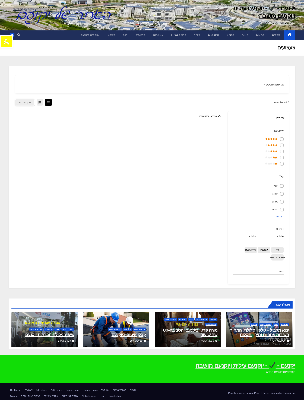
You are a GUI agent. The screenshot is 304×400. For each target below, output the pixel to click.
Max (253, 236)
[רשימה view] (39, 102)
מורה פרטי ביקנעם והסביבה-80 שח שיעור (190, 332)
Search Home (91, 390)
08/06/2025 (207, 341)
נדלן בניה (213, 35)
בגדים (275, 201)
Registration (115, 396)
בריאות (260, 35)
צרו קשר (105, 390)
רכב (125, 35)
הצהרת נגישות (119, 390)
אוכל (276, 185)
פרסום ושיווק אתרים (30, 396)
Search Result (73, 390)
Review (279, 130)
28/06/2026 (279, 341)
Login (102, 396)
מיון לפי (27, 102)
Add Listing (56, 390)
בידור (197, 35)
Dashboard (15, 390)
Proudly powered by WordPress (244, 393)
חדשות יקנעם (265, 325)
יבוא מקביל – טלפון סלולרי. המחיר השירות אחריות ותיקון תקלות (259, 332)
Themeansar (289, 393)
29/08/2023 (64, 341)
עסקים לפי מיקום (70, 396)
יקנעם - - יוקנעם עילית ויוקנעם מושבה (264, 12)
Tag (281, 176)
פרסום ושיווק (178, 35)
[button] (18, 34)
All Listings (41, 390)
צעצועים (29, 390)
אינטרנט (158, 35)
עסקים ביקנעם (89, 35)
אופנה (275, 193)
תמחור (280, 228)
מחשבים (140, 35)
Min (281, 236)
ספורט (231, 35)
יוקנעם (133, 390)
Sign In (13, 396)
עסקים (276, 35)
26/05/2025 (136, 341)
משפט (111, 35)
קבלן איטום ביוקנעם (129, 334)
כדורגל (275, 209)
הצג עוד (279, 216)
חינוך (245, 35)
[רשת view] (48, 102)
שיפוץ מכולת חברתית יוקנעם (49, 334)
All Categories (89, 396)
